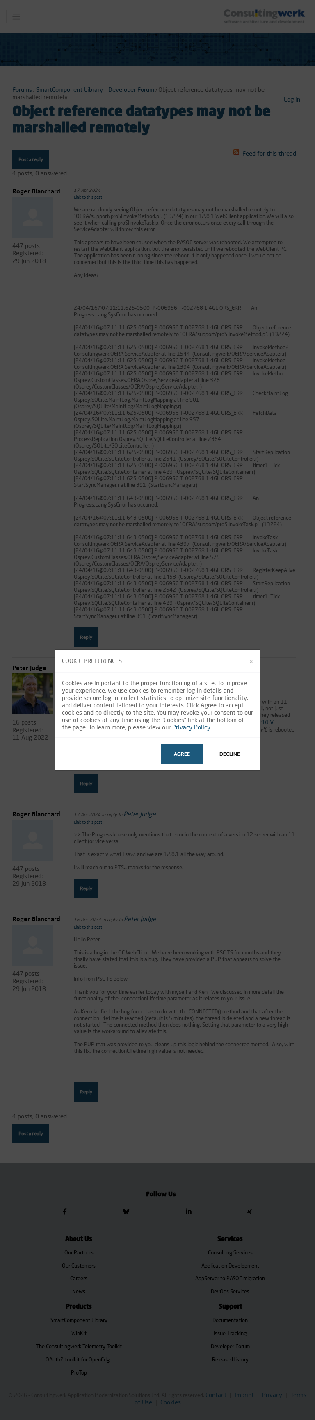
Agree (182, 754)
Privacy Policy (191, 727)
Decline (229, 754)
